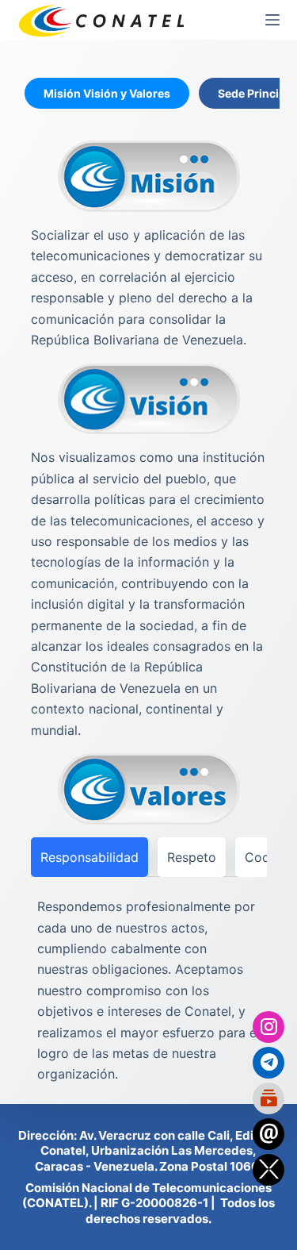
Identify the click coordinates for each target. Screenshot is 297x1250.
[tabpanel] (149, 616)
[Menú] (272, 20)
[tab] (107, 93)
